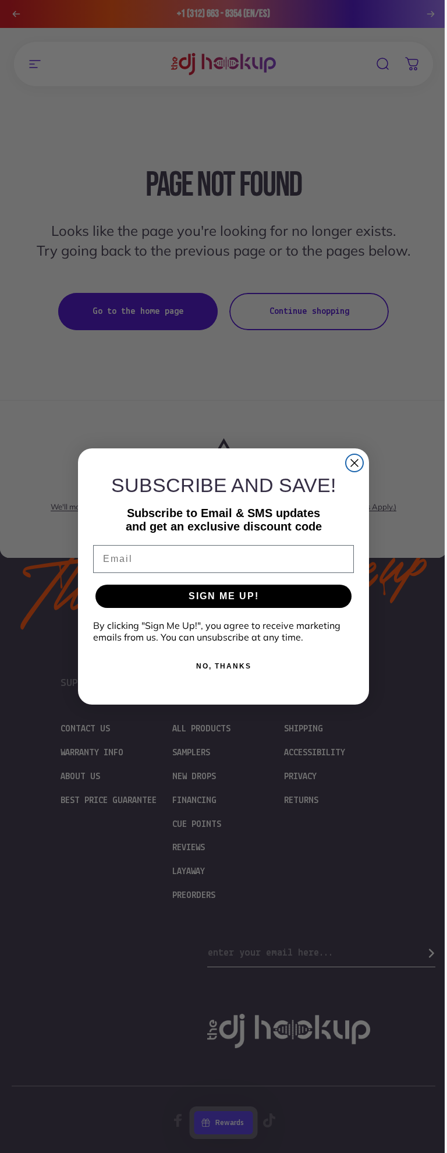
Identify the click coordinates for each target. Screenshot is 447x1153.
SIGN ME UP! (224, 596)
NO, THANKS (223, 666)
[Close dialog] (354, 463)
